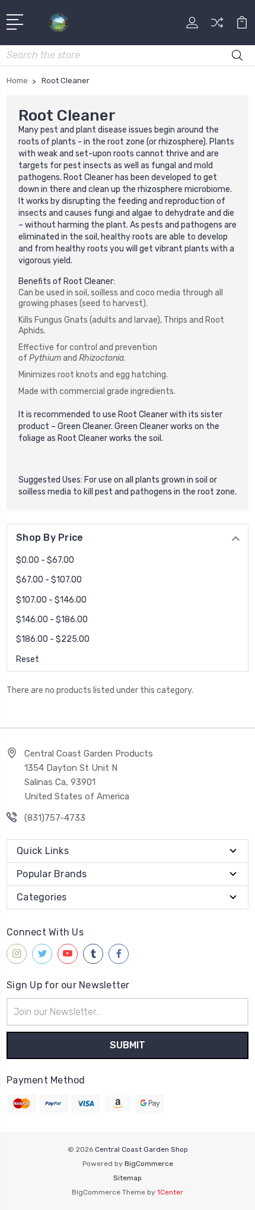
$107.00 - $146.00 (51, 600)
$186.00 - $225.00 (53, 639)
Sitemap (127, 1178)
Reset (27, 659)
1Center (170, 1192)
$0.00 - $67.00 (45, 560)
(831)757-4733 (54, 817)
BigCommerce (149, 1163)
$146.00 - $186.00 (52, 620)
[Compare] (217, 26)
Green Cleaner (84, 426)
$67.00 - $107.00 (49, 580)
